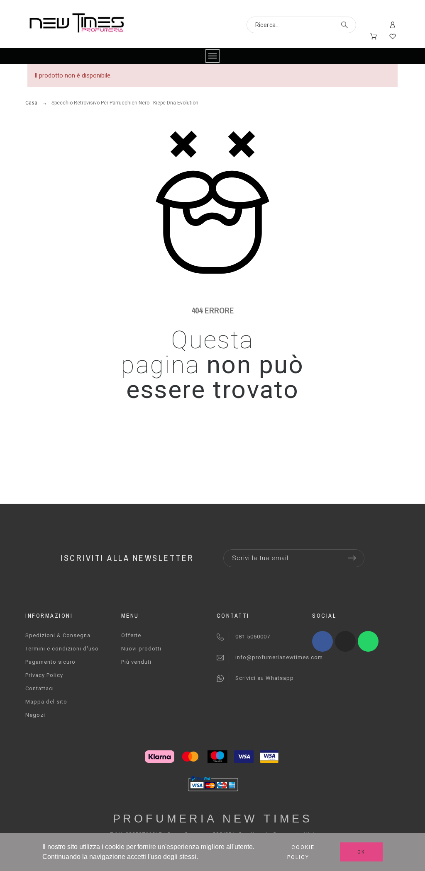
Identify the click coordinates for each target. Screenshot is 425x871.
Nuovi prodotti (141, 648)
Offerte (131, 635)
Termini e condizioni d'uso (62, 648)
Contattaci (39, 688)
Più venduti (136, 662)
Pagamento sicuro (50, 662)
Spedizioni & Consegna (57, 635)
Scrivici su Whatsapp (264, 678)
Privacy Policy (44, 675)
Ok (361, 852)
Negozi (35, 715)
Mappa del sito (46, 702)
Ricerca (345, 25)
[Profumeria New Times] (76, 24)
